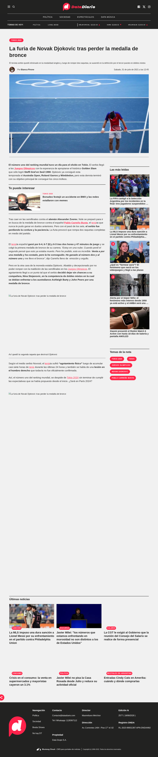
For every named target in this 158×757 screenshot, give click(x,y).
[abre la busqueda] (13, 7)
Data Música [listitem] (108, 17)
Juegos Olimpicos (121, 365)
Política (35, 715)
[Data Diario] (79, 7)
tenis (94, 222)
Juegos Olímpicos (24, 168)
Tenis (131, 359)
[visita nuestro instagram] (149, 6)
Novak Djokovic (120, 372)
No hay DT (37, 733)
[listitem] (89, 24)
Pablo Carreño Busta (76, 222)
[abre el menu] (8, 7)
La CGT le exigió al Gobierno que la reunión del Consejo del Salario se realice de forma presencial (126, 636)
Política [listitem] (48, 17)
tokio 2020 (117, 359)
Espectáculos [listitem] (85, 17)
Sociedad (36, 721)
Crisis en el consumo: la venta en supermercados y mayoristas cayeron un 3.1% (30, 681)
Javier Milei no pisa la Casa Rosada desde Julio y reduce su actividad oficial (77, 681)
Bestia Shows (38, 727)
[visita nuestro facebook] (139, 6)
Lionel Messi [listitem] (44, 25)
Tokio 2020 (73, 377)
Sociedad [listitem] (64, 17)
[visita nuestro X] (144, 6)
